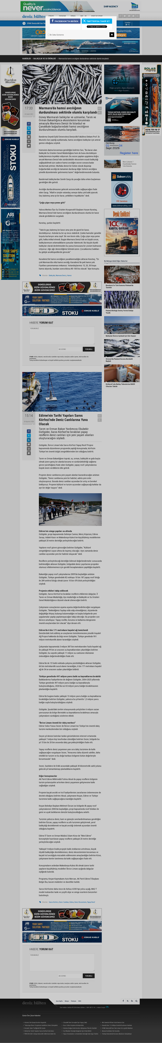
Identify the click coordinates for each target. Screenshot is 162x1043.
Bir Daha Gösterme (56, 35)
